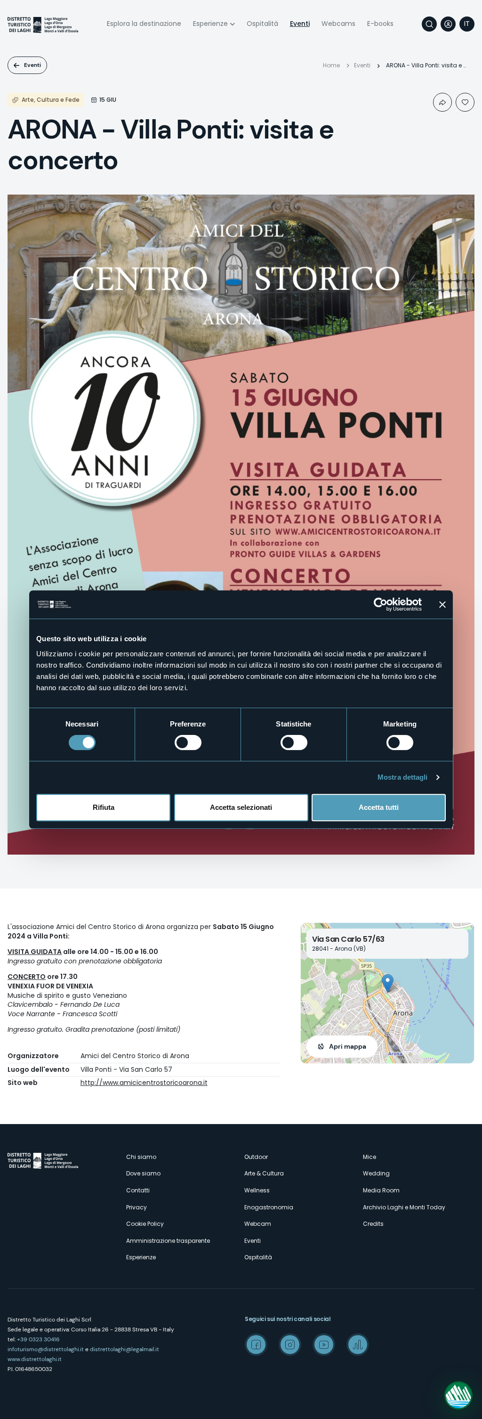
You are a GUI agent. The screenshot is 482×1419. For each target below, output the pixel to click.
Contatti (138, 1190)
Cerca (429, 24)
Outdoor (256, 1157)
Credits (373, 1224)
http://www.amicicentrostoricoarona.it (144, 1082)
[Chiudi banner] (442, 604)
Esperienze (210, 23)
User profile (448, 24)
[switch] (188, 742)
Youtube (324, 1344)
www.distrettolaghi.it (35, 1359)
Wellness (257, 1190)
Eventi (300, 23)
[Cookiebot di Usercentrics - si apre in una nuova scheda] (380, 604)
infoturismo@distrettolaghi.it (46, 1349)
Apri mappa (347, 1046)
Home (331, 65)
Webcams (338, 23)
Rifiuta (103, 807)
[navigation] (466, 24)
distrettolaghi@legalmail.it (124, 1349)
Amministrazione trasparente (168, 1241)
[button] (388, 983)
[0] (465, 102)
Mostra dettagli (403, 777)
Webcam (257, 1224)
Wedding (376, 1173)
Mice (369, 1157)
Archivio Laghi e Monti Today (404, 1207)
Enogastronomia (268, 1207)
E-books (380, 23)
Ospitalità (262, 23)
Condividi (442, 102)
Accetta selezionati (241, 807)
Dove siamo (143, 1173)
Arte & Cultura (264, 1173)
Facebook (256, 1344)
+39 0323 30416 (38, 1339)
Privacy (136, 1207)
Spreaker (357, 1344)
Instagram (290, 1344)
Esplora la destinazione (144, 23)
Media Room (381, 1190)
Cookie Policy (145, 1224)
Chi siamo (141, 1157)
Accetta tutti (379, 807)
